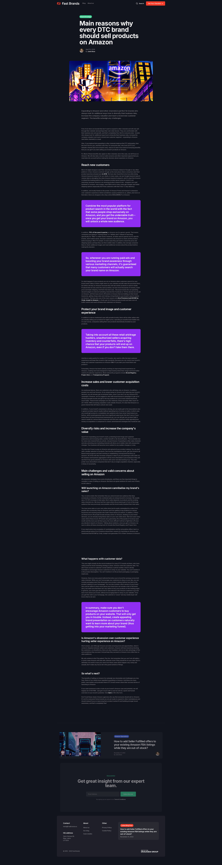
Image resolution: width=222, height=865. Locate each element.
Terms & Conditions (120, 799)
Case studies (87, 834)
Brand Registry (131, 373)
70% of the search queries (98, 232)
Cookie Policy (106, 831)
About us (91, 3)
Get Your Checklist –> (155, 3)
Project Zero (85, 375)
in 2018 (104, 174)
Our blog (86, 831)
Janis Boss (91, 51)
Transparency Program (101, 375)
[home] (68, 3)
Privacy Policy (107, 827)
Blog (84, 3)
